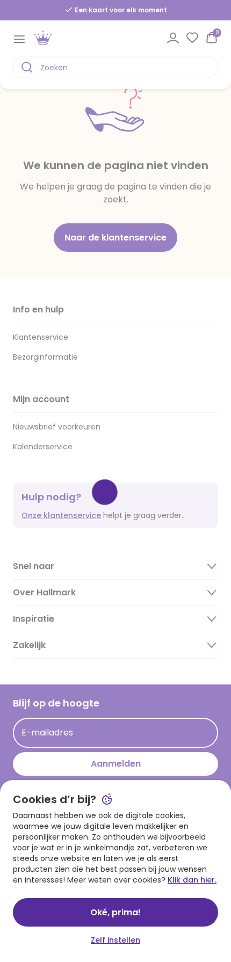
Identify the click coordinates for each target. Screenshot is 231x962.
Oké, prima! (115, 912)
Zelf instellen (115, 940)
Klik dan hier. (192, 879)
